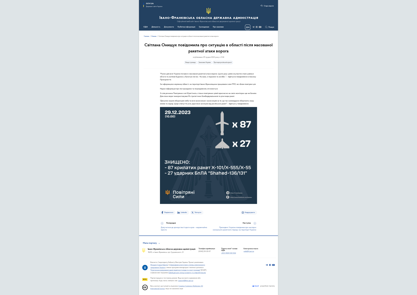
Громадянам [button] (204, 27)
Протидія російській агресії (223, 62)
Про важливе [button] (218, 27)
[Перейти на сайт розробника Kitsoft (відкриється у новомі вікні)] (255, 286)
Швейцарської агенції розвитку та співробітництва (187, 273)
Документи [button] (169, 27)
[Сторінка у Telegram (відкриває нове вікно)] (253, 27)
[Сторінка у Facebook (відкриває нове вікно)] (256, 27)
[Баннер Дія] (247, 27)
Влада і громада (190, 62)
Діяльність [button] (155, 27)
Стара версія (269, 6)
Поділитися (168, 212)
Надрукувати (250, 212)
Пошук (271, 27)
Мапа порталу (150, 243)
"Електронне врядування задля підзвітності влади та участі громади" (175, 270)
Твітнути (197, 212)
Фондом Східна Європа (159, 265)
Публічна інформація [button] (186, 27)
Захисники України (205, 62)
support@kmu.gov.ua (185, 281)
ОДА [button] (145, 27)
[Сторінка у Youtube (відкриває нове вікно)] (260, 27)
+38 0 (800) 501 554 (228, 253)
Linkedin (184, 212)
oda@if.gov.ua (249, 251)
